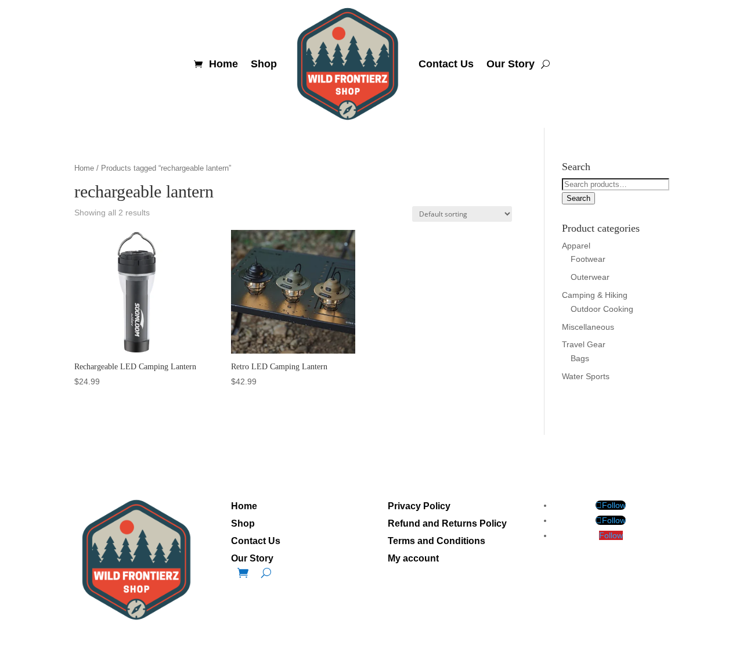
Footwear (588, 259)
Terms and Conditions (436, 541)
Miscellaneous (588, 327)
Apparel (576, 245)
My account (413, 559)
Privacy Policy (419, 506)
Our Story (510, 64)
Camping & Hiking (594, 295)
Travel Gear (583, 344)
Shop (264, 64)
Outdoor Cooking (602, 309)
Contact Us (446, 64)
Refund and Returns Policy (447, 524)
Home (223, 64)
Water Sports (585, 376)
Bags (580, 358)
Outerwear (590, 277)
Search (578, 198)
